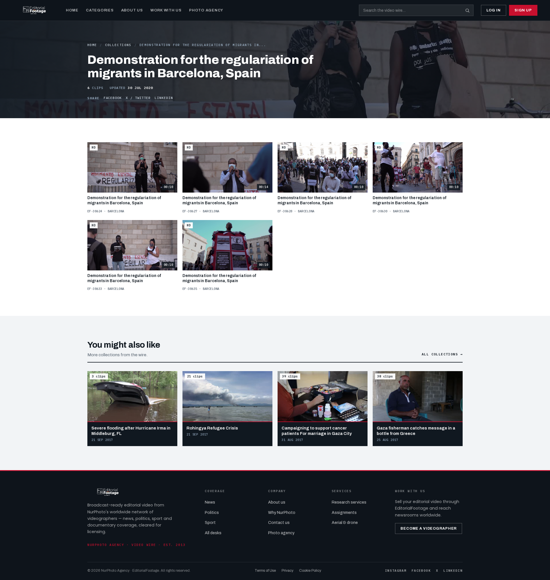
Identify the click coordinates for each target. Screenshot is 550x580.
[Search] (467, 10)
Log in (493, 10)
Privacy (287, 571)
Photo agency (281, 533)
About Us (132, 10)
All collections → (442, 354)
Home (72, 10)
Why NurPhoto (281, 512)
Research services (349, 502)
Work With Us (166, 10)
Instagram (395, 571)
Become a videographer (428, 528)
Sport (210, 522)
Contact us (279, 522)
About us (276, 502)
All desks (213, 533)
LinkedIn (164, 98)
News (210, 502)
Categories (100, 10)
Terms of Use (265, 571)
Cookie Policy (310, 571)
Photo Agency (206, 10)
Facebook (113, 98)
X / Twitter (138, 98)
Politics (212, 512)
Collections (118, 45)
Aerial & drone (345, 522)
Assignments (344, 512)
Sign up (523, 10)
